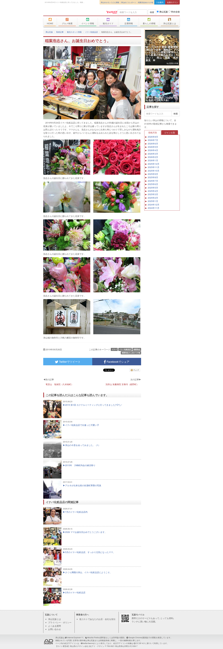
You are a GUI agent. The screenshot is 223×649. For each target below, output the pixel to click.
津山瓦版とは (169, 23)
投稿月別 (152, 132)
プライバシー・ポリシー (59, 622)
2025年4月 (153, 190)
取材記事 (60, 32)
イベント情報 (87, 23)
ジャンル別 (169, 132)
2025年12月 (153, 163)
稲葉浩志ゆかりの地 (145, 2)
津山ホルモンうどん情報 (110, 2)
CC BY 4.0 (140, 643)
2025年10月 (153, 170)
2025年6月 (153, 184)
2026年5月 (153, 146)
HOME (50, 23)
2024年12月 (153, 204)
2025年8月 (153, 177)
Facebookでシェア (117, 361)
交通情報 (128, 23)
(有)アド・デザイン (96, 646)
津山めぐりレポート (128, 2)
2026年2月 (153, 157)
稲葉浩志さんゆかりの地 (131, 353)
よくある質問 (54, 625)
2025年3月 (153, 194)
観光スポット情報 (74, 32)
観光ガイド (108, 23)
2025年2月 (153, 197)
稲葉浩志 (136, 349)
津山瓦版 (65, 11)
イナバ (114, 349)
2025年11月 (153, 167)
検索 (152, 12)
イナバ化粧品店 (91, 32)
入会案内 (159, 2)
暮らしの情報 (149, 23)
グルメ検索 (67, 23)
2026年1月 (153, 160)
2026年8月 (153, 136)
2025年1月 (153, 201)
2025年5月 (153, 187)
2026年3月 (153, 153)
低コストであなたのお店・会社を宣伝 (97, 619)
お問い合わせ (54, 629)
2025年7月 (153, 180)
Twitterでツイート (69, 361)
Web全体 (175, 11)
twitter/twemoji (89, 643)
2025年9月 (153, 173)
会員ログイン (172, 2)
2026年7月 (153, 140)
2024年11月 (153, 207)
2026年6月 (153, 143)
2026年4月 (153, 150)
